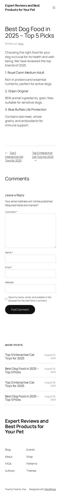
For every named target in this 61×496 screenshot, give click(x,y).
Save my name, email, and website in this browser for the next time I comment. (29, 299)
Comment (11, 211)
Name (9, 252)
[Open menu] (54, 8)
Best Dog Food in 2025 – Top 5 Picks (22, 370)
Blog (21, 43)
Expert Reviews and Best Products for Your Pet (22, 7)
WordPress (50, 489)
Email (8, 267)
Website (9, 282)
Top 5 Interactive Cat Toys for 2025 (14, 156)
